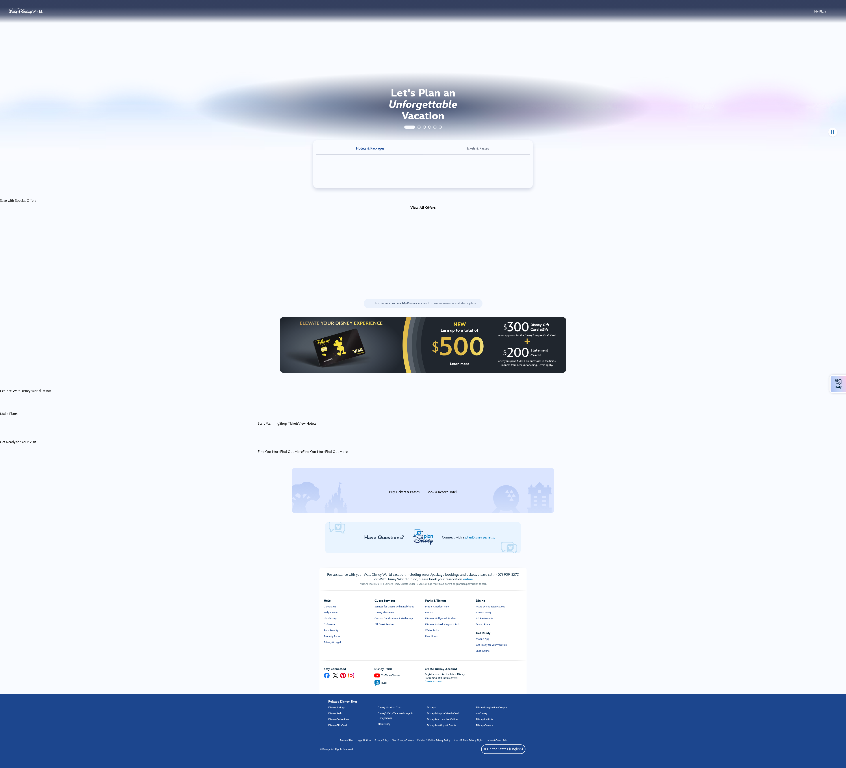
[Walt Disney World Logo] (26, 11)
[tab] (409, 127)
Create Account (433, 681)
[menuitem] (838, 382)
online (468, 579)
